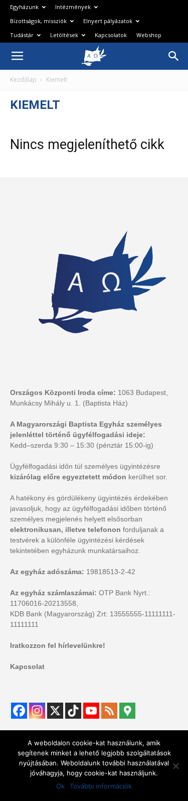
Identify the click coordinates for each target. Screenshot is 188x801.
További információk (101, 786)
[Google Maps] (127, 711)
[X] (55, 711)
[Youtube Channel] (91, 711)
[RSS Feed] (109, 711)
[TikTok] (73, 711)
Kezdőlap (23, 79)
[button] (174, 56)
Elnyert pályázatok (107, 21)
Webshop (148, 35)
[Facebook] (19, 711)
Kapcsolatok (111, 35)
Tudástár (22, 35)
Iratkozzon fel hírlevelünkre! (57, 645)
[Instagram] (37, 711)
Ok (60, 786)
